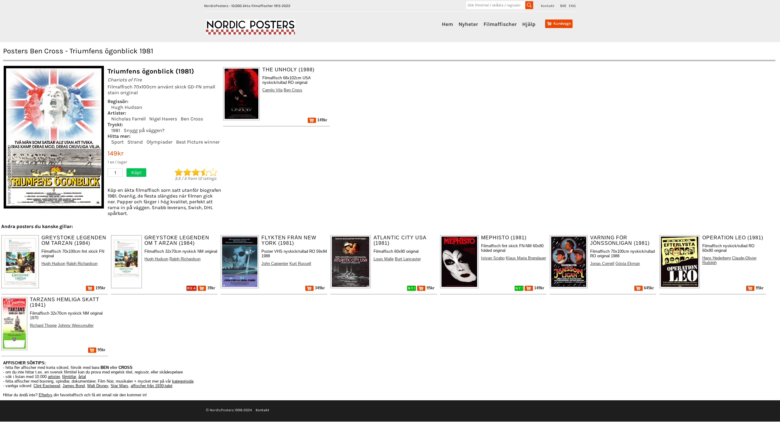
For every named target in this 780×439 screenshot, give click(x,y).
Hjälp (528, 24)
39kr (210, 288)
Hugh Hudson (126, 107)
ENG (572, 6)
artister (54, 376)
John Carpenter (274, 263)
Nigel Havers (163, 119)
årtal (82, 376)
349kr (319, 288)
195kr (99, 288)
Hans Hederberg (716, 258)
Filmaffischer (500, 24)
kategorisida (182, 381)
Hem (447, 24)
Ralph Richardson (82, 263)
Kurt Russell (300, 263)
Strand (135, 142)
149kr (321, 120)
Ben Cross (192, 119)
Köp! (136, 172)
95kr (429, 288)
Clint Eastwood (47, 386)
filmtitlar (69, 376)
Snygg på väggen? (144, 130)
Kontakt (548, 6)
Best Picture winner (198, 142)
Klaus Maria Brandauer (526, 258)
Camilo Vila (272, 90)
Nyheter (468, 24)
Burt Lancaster (408, 259)
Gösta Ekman (627, 263)
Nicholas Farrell (128, 119)
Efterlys (45, 395)
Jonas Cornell (602, 263)
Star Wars (119, 386)
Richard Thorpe (43, 325)
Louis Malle (384, 259)
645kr (648, 288)
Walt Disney (97, 386)
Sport (117, 142)
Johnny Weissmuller (76, 325)
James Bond (73, 386)
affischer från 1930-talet (151, 386)
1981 (115, 130)
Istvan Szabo (493, 258)
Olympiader (159, 142)
